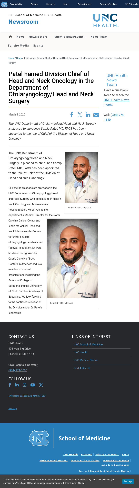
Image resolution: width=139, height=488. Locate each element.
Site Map (12, 408)
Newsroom (23, 21)
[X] (41, 385)
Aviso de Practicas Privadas (85, 460)
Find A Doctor (82, 368)
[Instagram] (24, 385)
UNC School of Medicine (25, 15)
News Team (99, 37)
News (20, 37)
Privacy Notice (77, 483)
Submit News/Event (69, 37)
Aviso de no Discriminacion (115, 465)
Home (10, 37)
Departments (84, 4)
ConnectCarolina (108, 4)
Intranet (86, 454)
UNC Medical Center (86, 360)
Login (125, 454)
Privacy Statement (107, 454)
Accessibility (16, 4)
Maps (66, 4)
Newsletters (38, 37)
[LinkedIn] (17, 385)
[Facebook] (9, 385)
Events (34, 4)
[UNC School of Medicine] (69, 438)
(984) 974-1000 (17, 370)
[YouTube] (32, 385)
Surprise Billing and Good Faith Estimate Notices (104, 471)
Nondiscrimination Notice (116, 460)
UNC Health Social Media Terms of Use (26, 396)
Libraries (50, 4)
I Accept (128, 481)
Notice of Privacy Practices (53, 460)
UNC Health (53, 15)
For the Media (18, 45)
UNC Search (131, 4)
